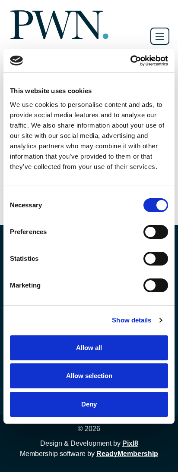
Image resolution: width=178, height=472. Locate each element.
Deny (89, 404)
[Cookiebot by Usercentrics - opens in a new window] (130, 60)
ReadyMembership (127, 453)
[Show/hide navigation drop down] (159, 36)
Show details (131, 320)
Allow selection (89, 375)
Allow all (89, 347)
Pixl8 (130, 443)
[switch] (155, 232)
